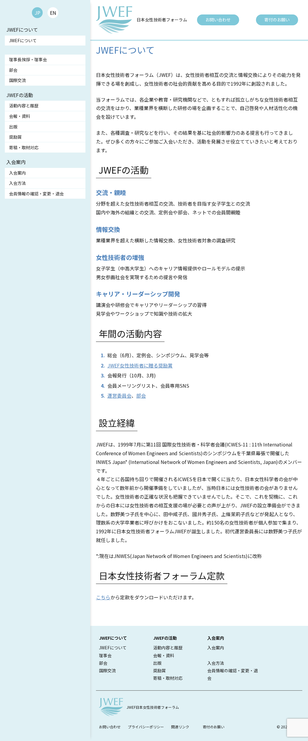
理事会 (105, 655)
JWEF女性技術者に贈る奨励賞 (140, 365)
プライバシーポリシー (146, 726)
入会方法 (17, 183)
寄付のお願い (277, 20)
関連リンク (180, 726)
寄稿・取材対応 (23, 147)
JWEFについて (23, 40)
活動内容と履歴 (23, 105)
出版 (13, 127)
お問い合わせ (218, 20)
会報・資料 (19, 116)
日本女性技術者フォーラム (162, 20)
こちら (103, 597)
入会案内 (17, 173)
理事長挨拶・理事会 (28, 59)
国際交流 (17, 80)
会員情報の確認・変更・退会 (36, 194)
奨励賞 (15, 137)
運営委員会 (119, 395)
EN (53, 12)
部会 (13, 70)
